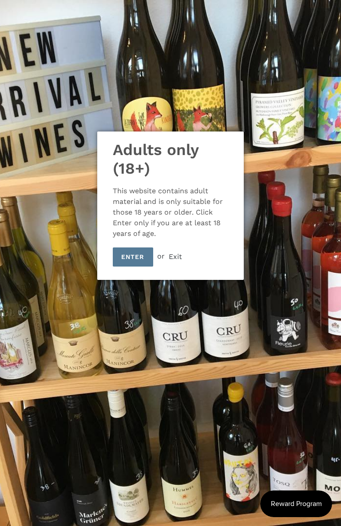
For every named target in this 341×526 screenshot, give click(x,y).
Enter (133, 256)
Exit (175, 256)
